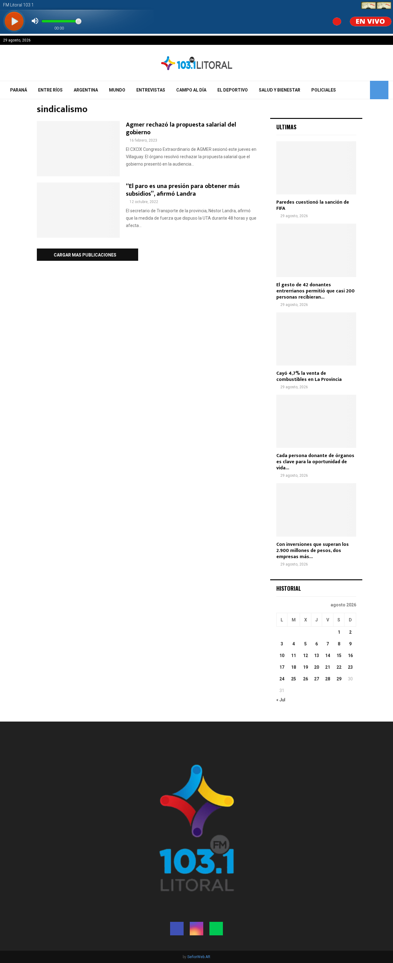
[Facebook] (177, 928)
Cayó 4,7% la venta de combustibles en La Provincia (309, 376)
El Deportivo (232, 90)
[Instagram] (196, 928)
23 (350, 667)
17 (281, 667)
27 (316, 678)
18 (293, 667)
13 (316, 655)
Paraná (18, 90)
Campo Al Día (191, 90)
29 (339, 678)
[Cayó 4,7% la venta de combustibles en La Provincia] (316, 339)
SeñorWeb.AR (198, 957)
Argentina (86, 90)
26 (305, 678)
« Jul (280, 699)
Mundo (117, 90)
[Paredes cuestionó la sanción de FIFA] (316, 167)
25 (293, 678)
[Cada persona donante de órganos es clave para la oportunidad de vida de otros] (316, 421)
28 (327, 678)
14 (327, 655)
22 (339, 667)
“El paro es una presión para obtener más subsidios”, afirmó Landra (183, 190)
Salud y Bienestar (279, 90)
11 (293, 655)
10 (281, 655)
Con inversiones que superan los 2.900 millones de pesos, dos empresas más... (312, 550)
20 (316, 667)
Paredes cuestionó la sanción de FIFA (312, 205)
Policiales (323, 90)
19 (305, 667)
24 (281, 678)
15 (339, 655)
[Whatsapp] (216, 928)
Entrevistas (150, 90)
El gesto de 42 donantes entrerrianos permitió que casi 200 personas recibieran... (315, 291)
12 (305, 655)
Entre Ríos (50, 90)
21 (327, 667)
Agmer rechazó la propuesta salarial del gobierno (181, 128)
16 (350, 655)
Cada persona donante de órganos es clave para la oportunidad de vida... (315, 462)
